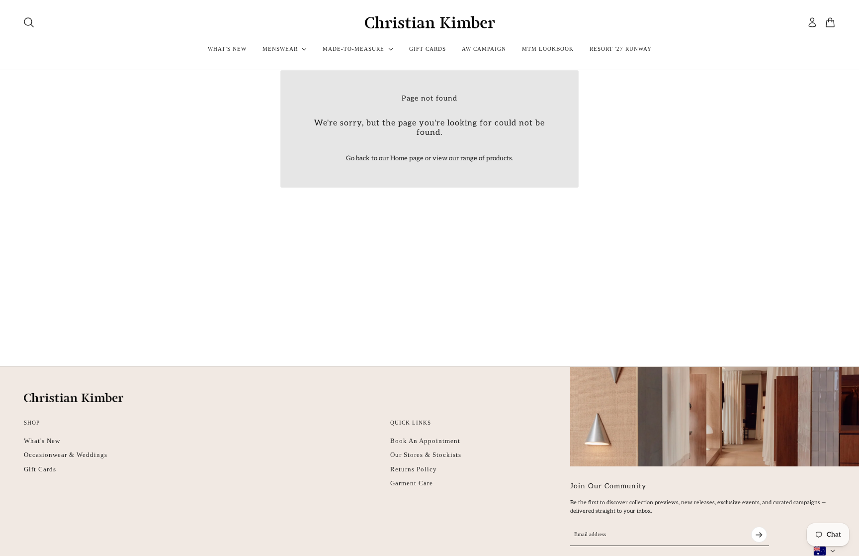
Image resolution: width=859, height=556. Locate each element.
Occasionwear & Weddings (65, 454)
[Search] (29, 22)
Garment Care (411, 483)
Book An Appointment (425, 441)
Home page (407, 158)
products (499, 158)
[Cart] (830, 22)
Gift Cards (40, 469)
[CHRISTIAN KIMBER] (430, 22)
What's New (42, 441)
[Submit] (759, 535)
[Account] (812, 22)
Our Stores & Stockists (425, 454)
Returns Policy (413, 469)
